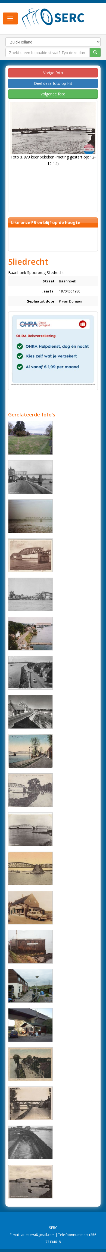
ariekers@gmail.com (38, 1234)
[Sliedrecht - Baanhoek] (30, 633)
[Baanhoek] (30, 438)
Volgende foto (53, 93)
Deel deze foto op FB (53, 83)
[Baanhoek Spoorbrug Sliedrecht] (30, 477)
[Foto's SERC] (53, 18)
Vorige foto (53, 72)
